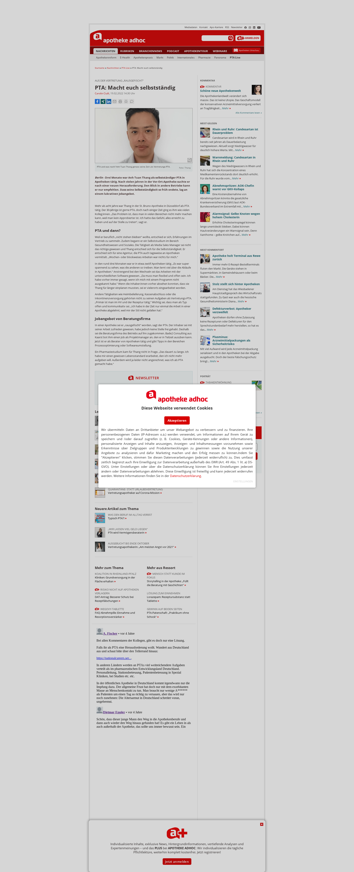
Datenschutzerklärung (185, 476)
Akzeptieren (177, 420)
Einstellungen (243, 481)
